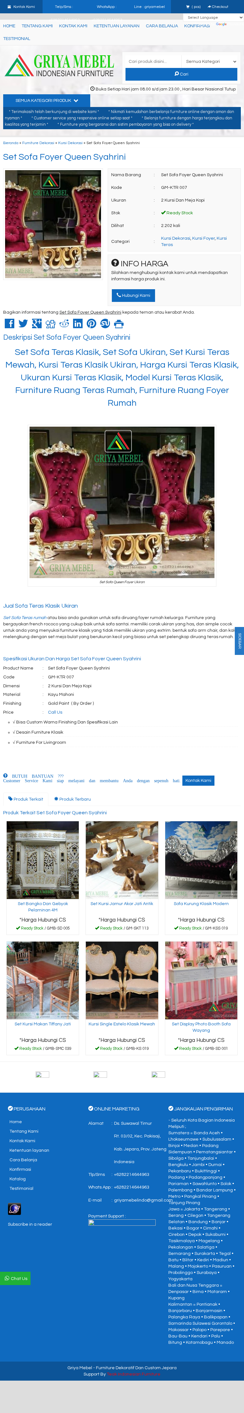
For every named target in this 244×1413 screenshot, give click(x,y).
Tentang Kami (37, 26)
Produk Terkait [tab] (28, 799)
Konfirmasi (20, 1169)
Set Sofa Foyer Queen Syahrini (64, 157)
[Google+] (36, 326)
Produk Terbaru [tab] (74, 799)
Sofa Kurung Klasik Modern (201, 904)
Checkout (219, 7)
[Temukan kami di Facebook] (64, 1077)
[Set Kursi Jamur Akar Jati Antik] (122, 860)
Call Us (55, 712)
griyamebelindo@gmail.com (143, 1200)
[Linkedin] (77, 326)
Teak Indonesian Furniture (133, 1374)
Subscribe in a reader (30, 1224)
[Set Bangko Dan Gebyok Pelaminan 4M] (43, 860)
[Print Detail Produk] (118, 326)
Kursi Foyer (203, 238)
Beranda (10, 143)
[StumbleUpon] (105, 326)
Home (9, 26)
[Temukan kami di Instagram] (180, 1077)
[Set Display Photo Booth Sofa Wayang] (201, 980)
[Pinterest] (91, 326)
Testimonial (16, 39)
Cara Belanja (162, 26)
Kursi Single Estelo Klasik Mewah (122, 1024)
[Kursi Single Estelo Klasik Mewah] (122, 980)
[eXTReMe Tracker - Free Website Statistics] (14, 1208)
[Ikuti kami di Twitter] (122, 1077)
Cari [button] (183, 74)
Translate (236, 24)
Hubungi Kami (135, 295)
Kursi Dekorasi (70, 143)
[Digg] (50, 326)
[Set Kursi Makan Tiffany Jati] (43, 980)
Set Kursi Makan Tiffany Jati (43, 1024)
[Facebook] (9, 326)
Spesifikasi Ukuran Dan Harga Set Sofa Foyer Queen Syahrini (72, 658)
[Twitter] (23, 326)
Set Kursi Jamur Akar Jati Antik (122, 904)
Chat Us (19, 1278)
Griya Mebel (79, 1368)
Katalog (18, 1179)
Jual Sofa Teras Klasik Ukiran (40, 606)
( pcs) (196, 7)
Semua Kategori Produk (44, 100)
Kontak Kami (198, 780)
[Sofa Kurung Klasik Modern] (201, 860)
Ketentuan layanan (29, 1150)
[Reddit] (64, 326)
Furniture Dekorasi (38, 143)
